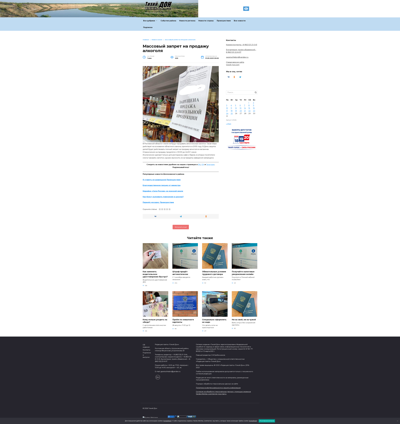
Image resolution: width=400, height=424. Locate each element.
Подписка (147, 27)
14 (245, 108)
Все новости (240, 21)
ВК (199, 165)
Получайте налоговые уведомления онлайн (243, 272)
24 (227, 113)
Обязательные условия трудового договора (214, 272)
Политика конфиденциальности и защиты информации (218, 388)
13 (240, 108)
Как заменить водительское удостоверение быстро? (155, 274)
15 (249, 108)
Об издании (146, 346)
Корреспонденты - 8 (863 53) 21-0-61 (241, 45)
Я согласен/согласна (267, 421)
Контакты (146, 350)
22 (249, 111)
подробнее (167, 421)
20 (241, 111)
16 (254, 108)
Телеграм (210, 165)
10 (227, 108)
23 (254, 111)
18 (231, 111)
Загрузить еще (181, 227)
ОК (202, 165)
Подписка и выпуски (147, 355)
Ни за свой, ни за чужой (244, 319)
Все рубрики (149, 21)
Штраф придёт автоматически (180, 272)
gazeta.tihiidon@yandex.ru (237, 57)
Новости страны (206, 21)
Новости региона (187, 21)
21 (245, 111)
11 (231, 108)
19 (236, 111)
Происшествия (224, 21)
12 (236, 108)
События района (168, 21)
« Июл (228, 124)
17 (227, 111)
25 (232, 113)
